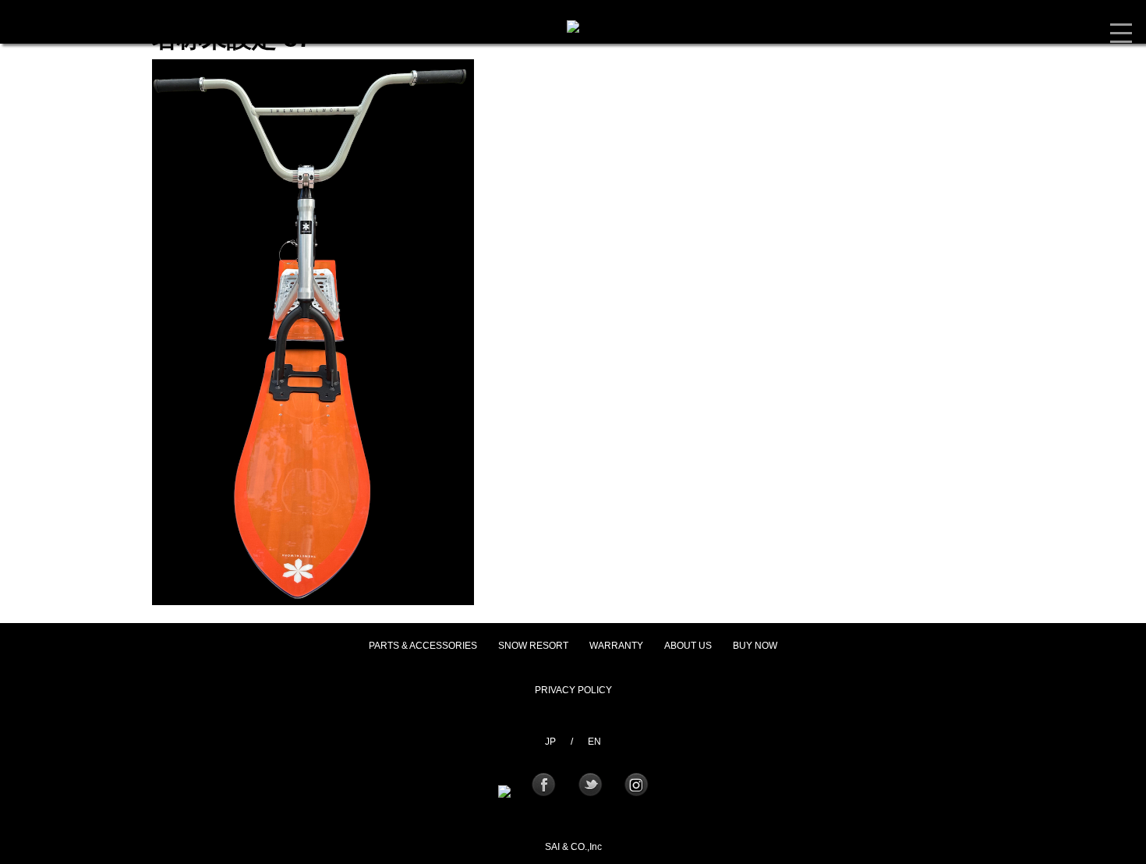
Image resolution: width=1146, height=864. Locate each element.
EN (594, 741)
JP (550, 741)
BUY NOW (755, 645)
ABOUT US (688, 645)
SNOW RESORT (533, 645)
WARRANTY (616, 645)
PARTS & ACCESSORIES (423, 645)
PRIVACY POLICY (573, 690)
